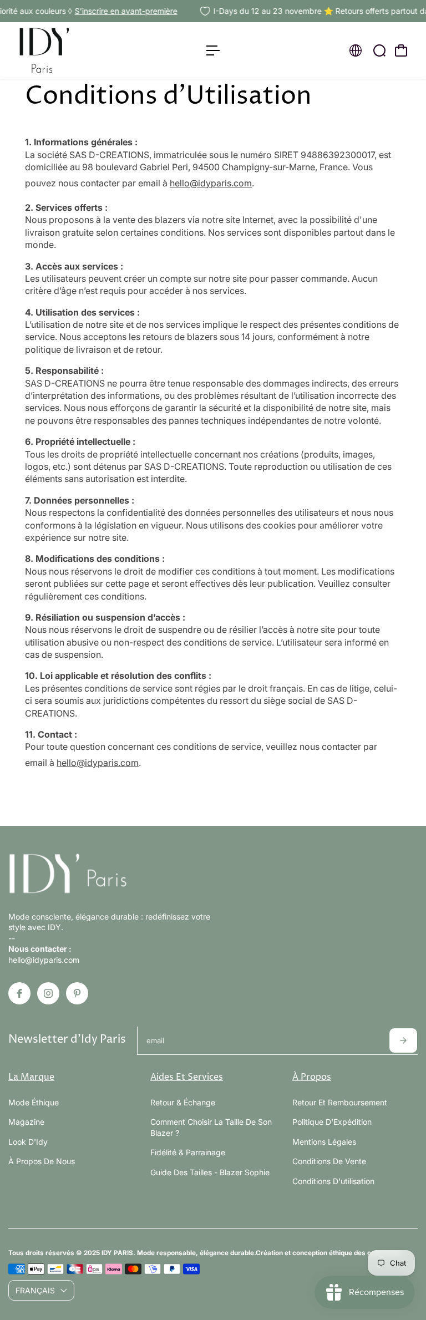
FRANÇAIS (35, 1290)
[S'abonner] (403, 1040)
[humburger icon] (213, 50)
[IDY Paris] (86, 50)
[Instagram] (48, 993)
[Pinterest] (77, 993)
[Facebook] (19, 993)
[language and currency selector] (355, 50)
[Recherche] (379, 50)
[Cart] (401, 50)
